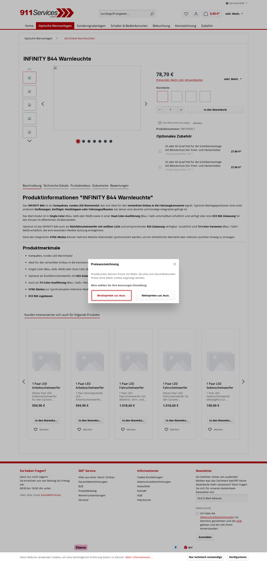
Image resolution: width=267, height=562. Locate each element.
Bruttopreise (111, 295)
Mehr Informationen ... (139, 557)
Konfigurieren (237, 557)
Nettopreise (155, 295)
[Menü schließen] (174, 264)
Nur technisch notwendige (205, 557)
